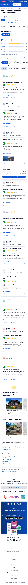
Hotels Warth (5, 465)
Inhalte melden (14, 548)
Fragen (23, 26)
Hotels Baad (4, 457)
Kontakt (20, 1)
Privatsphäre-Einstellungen (14, 562)
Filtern (5, 62)
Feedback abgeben (14, 487)
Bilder (18, 26)
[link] (23, 4)
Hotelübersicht (4, 26)
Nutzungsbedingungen (14, 556)
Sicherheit (14, 575)
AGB (14, 567)
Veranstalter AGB (14, 554)
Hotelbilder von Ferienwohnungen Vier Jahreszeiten (13, 447)
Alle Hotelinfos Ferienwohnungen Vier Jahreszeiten (13, 446)
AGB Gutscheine (14, 570)
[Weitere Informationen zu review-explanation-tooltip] (17, 20)
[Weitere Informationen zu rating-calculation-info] (16, 54)
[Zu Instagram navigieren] (11, 540)
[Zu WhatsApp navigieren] (20, 540)
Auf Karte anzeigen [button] (7, 17)
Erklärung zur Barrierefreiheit (14, 572)
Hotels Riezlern (5, 461)
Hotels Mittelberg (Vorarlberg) (8, 456)
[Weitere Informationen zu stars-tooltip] (15, 12)
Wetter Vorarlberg (6, 449)
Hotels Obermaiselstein (7, 459)
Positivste (22, 68)
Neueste (10, 68)
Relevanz (4, 68)
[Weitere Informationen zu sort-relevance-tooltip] (8, 66)
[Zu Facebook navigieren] (8, 540)
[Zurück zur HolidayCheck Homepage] (5, 4)
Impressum (14, 578)
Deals (3, 1)
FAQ (14, 546)
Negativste (16, 68)
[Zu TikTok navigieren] (14, 540)
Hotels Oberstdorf (6, 463)
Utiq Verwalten (14, 564)
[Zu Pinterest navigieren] (17, 540)
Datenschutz (14, 559)
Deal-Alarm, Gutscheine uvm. (14, 551)
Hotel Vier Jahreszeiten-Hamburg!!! (9, 471)
